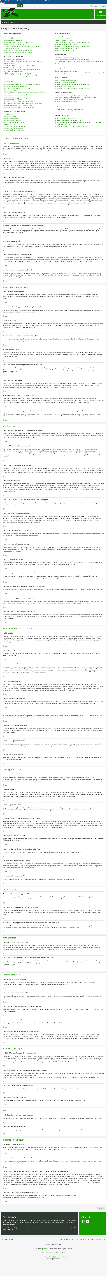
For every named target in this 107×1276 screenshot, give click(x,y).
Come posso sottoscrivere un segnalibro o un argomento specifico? (76, 98)
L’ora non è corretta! (9, 63)
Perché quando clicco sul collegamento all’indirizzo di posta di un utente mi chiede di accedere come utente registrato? (26, 76)
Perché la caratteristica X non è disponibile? (68, 120)
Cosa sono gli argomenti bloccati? (13, 128)
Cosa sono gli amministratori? (64, 37)
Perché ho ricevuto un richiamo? (13, 100)
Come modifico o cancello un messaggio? (16, 86)
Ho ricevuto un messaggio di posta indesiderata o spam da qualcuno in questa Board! (79, 62)
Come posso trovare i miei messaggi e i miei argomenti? (72, 88)
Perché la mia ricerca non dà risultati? (66, 82)
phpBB (44, 1249)
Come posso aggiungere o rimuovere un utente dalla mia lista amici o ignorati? (79, 73)
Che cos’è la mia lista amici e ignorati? (66, 71)
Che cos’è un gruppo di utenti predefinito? (68, 48)
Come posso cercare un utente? (65, 86)
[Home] (10, 13)
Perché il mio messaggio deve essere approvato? (18, 105)
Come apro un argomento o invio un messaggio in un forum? (22, 84)
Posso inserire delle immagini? (12, 121)
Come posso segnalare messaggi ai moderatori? (18, 101)
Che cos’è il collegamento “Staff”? (65, 50)
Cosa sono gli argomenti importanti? (14, 126)
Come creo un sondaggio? (11, 90)
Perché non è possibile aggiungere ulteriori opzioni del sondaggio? (24, 92)
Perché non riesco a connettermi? (13, 44)
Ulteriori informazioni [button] (51, 1)
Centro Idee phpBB (88, 1161)
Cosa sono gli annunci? (10, 124)
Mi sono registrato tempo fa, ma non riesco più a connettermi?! (22, 46)
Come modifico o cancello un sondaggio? (15, 94)
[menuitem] (80, 1239)
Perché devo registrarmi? (10, 37)
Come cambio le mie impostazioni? (13, 60)
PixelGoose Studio (61, 1257)
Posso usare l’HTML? (9, 117)
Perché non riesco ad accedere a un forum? (16, 96)
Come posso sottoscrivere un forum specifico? (69, 99)
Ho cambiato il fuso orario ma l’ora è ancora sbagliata (19, 65)
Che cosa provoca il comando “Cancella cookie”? (18, 52)
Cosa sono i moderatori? (62, 39)
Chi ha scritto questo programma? (65, 118)
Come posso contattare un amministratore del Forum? (72, 126)
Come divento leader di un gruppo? (66, 44)
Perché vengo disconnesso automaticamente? (17, 50)
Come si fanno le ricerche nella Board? (67, 80)
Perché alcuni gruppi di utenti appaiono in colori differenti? (73, 46)
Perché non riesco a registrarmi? (13, 41)
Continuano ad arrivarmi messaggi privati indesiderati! (72, 60)
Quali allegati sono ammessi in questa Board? (69, 109)
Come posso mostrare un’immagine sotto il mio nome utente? (22, 69)
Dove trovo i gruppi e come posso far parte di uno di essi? (73, 42)
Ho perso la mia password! (11, 48)
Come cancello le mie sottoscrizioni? (66, 101)
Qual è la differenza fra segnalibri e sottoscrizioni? (71, 96)
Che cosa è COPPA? (9, 39)
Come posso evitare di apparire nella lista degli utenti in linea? (22, 61)
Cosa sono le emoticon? (10, 119)
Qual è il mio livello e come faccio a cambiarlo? (17, 73)
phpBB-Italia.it (60, 1253)
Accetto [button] (2, 3)
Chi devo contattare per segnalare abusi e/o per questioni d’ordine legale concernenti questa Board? (78, 123)
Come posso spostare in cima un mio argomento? (18, 107)
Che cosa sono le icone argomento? (14, 130)
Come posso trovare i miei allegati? (65, 111)
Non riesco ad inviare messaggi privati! (67, 58)
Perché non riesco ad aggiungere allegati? (16, 98)
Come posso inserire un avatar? (13, 71)
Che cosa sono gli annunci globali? (13, 122)
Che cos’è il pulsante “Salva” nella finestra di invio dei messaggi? (23, 103)
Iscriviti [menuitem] (94, 6)
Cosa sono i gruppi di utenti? (63, 41)
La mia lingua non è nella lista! (12, 67)
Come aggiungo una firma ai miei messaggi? (16, 88)
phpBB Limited (52, 1147)
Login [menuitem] (104, 6)
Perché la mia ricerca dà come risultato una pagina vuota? (73, 84)
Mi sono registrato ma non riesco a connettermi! (18, 42)
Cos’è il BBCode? (8, 115)
